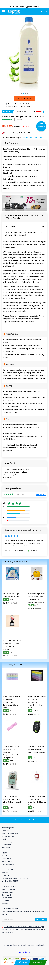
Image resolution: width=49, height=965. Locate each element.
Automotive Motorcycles (10, 833)
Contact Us (5, 875)
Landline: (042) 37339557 (10, 881)
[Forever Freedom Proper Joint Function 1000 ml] (12, 590)
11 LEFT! (41, 126)
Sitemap (5, 903)
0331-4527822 (34, 7)
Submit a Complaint (9, 864)
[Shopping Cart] (46, 11)
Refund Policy (6, 856)
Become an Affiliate (8, 889)
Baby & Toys (6, 847)
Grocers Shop (6, 845)
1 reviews (19, 120)
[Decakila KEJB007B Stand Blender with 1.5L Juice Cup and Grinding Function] (12, 637)
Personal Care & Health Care (32, 138)
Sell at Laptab (6, 895)
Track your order (7, 892)
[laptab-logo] (14, 12)
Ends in (17, 112)
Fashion (4, 839)
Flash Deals (7, 112)
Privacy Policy (6, 859)
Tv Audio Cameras (8, 836)
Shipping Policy (7, 861)
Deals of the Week (8, 898)
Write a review (41, 495)
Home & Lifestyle (7, 842)
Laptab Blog (6, 901)
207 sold (33, 112)
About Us (5, 873)
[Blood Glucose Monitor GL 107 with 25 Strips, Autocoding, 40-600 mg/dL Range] (37, 792)
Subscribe (40, 920)
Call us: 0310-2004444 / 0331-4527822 (15, 878)
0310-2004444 (21, 7)
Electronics (5, 831)
